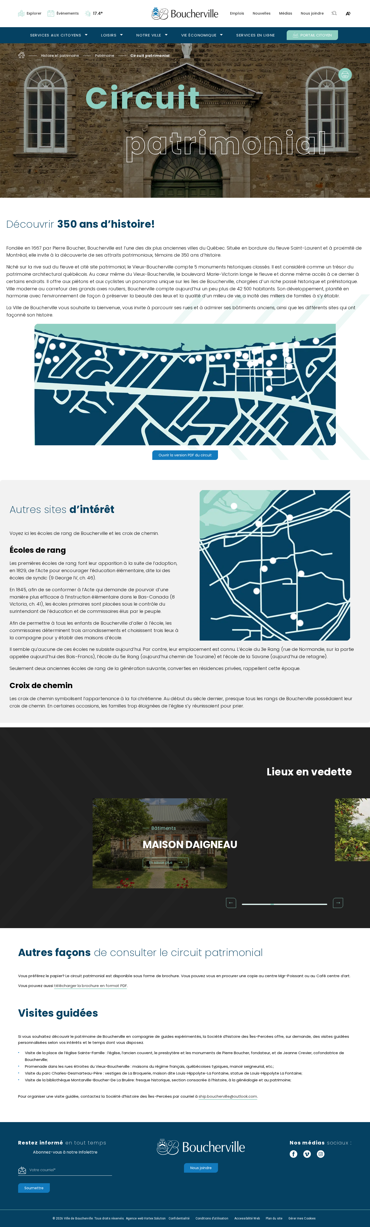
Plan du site (274, 1218)
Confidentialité (179, 1218)
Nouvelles (262, 13)
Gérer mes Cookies (302, 1218)
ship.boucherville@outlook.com (228, 1096)
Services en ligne (255, 35)
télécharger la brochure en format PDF (90, 985)
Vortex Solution (155, 1218)
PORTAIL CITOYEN (316, 35)
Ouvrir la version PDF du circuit (185, 455)
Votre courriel (42, 1169)
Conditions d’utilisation (212, 1218)
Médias (285, 13)
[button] (231, 903)
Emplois (237, 13)
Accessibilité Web (247, 1218)
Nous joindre (312, 13)
